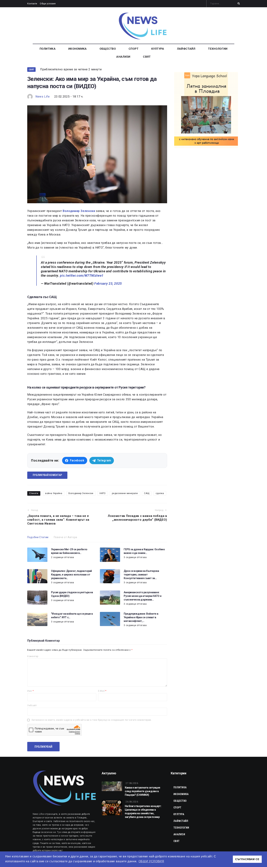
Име (30, 691)
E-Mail (102, 691)
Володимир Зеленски (80, 493)
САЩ (146, 493)
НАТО (103, 493)
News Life (42, 96)
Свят (31, 69)
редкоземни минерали (125, 493)
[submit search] (239, 4)
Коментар (32, 656)
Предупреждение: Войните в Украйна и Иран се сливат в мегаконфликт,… (141, 617)
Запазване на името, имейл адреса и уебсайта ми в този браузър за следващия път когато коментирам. (91, 720)
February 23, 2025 (108, 283)
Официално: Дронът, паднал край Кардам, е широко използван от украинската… (71, 574)
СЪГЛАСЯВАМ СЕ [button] (247, 859)
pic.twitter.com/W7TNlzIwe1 (82, 275)
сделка (160, 493)
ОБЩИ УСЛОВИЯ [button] (151, 861)
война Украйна (53, 493)
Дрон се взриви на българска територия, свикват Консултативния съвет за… (141, 574)
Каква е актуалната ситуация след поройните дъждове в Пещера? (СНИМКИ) (142, 791)
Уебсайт (32, 705)
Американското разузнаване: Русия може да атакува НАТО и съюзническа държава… (142, 596)
